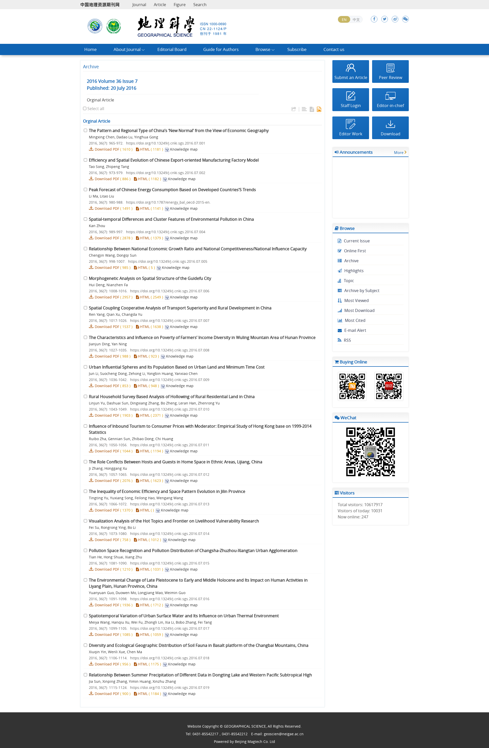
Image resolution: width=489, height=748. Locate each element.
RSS (347, 340)
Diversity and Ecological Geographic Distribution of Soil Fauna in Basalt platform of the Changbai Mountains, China (198, 645)
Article (160, 4)
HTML (144, 149)
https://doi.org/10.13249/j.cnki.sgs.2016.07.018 (169, 657)
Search (200, 4)
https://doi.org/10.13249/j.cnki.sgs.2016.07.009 (169, 379)
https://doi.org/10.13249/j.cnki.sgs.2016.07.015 (169, 563)
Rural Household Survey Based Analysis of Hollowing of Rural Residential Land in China (172, 396)
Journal (139, 4)
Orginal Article (100, 100)
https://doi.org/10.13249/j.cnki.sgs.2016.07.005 (167, 261)
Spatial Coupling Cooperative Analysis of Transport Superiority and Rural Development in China (180, 308)
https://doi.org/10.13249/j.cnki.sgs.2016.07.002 (165, 172)
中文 (356, 19)
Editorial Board (171, 49)
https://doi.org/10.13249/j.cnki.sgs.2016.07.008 (169, 350)
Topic (349, 280)
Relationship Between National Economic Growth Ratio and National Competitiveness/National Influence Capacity (198, 249)
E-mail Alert (355, 330)
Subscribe (297, 49)
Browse (262, 49)
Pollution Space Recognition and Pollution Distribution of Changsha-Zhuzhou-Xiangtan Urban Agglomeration (193, 550)
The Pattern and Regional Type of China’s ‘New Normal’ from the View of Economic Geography (179, 130)
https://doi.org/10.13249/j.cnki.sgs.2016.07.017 (169, 628)
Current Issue (357, 241)
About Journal (127, 49)
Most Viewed (356, 300)
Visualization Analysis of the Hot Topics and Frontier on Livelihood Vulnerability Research (174, 521)
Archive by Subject (361, 290)
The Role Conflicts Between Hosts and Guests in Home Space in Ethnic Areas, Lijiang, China (175, 462)
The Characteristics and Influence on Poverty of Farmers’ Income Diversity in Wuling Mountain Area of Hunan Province (202, 337)
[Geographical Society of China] (114, 25)
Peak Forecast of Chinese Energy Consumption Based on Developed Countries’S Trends (172, 189)
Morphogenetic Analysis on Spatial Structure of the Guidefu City (150, 278)
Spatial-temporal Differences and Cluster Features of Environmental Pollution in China (171, 219)
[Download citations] (294, 109)
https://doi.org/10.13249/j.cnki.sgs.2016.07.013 (169, 504)
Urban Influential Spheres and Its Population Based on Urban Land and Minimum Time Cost (177, 367)
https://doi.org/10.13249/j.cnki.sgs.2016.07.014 (169, 533)
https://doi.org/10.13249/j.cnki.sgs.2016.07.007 (169, 320)
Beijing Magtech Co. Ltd (255, 741)
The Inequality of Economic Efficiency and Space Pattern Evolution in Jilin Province (167, 491)
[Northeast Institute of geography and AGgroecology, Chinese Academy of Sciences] (95, 25)
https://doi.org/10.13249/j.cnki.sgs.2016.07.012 (169, 474)
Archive (351, 261)
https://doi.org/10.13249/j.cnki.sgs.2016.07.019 (169, 687)
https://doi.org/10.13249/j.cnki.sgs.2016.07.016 (169, 598)
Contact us (333, 49)
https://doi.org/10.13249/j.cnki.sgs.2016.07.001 (165, 143)
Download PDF (107, 149)
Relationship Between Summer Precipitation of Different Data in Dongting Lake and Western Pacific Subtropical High (200, 675)
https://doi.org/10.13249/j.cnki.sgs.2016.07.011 (169, 444)
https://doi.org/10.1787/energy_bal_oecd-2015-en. (168, 202)
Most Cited (355, 320)
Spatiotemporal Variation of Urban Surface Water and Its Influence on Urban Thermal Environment (184, 616)
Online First (355, 251)
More (398, 152)
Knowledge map (184, 149)
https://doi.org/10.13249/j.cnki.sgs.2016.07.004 (165, 231)
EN (344, 19)
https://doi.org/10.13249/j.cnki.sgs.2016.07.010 (169, 409)
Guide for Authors (221, 49)
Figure (180, 4)
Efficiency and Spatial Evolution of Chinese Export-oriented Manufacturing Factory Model (174, 160)
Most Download (359, 310)
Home (90, 49)
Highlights (354, 270)
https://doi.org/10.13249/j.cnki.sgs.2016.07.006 (169, 290)
